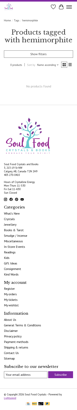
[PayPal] (34, 404)
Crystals (9, 219)
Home (7, 20)
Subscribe (60, 375)
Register (9, 289)
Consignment (12, 269)
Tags (16, 20)
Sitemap (9, 358)
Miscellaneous (13, 241)
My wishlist (11, 305)
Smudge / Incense (15, 236)
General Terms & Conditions (22, 325)
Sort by (31, 65)
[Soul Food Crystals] (8, 7)
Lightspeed (10, 398)
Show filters (38, 54)
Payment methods (16, 342)
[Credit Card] (28, 404)
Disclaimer (11, 331)
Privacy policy (13, 336)
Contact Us (11, 353)
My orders (10, 294)
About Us (10, 320)
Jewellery (10, 224)
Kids (6, 258)
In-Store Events (14, 247)
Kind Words (11, 274)
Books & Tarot (14, 230)
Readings (10, 252)
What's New (12, 213)
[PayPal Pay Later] (47, 404)
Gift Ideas (10, 263)
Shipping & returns (16, 347)
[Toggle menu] (69, 7)
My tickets (11, 300)
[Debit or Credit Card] (40, 404)
